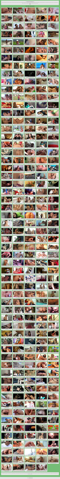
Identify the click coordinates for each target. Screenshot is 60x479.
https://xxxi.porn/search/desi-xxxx (30, 1)
